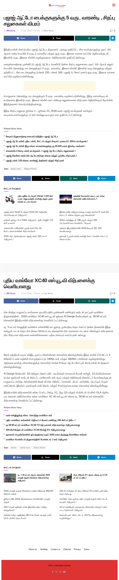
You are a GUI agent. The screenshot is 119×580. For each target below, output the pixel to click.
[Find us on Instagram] (60, 572)
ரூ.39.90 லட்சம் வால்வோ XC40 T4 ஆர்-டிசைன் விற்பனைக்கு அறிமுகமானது (43, 425)
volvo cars (25, 448)
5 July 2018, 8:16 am (30, 31)
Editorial (67, 549)
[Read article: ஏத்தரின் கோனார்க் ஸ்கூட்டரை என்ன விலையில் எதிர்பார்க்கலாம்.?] (66, 199)
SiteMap (44, 549)
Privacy (77, 549)
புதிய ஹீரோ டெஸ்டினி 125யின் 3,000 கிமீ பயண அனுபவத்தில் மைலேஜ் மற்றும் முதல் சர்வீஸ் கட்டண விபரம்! (35, 199)
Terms (86, 549)
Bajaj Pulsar (30, 169)
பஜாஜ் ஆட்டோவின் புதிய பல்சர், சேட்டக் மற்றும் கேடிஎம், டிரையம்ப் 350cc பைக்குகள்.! (47, 141)
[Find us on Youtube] (64, 572)
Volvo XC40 (39, 448)
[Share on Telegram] (112, 38)
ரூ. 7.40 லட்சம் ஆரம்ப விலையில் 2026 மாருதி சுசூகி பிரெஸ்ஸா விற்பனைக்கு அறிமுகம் (34, 478)
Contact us (55, 549)
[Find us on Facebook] (52, 572)
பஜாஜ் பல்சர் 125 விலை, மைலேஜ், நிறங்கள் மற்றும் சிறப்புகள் (35, 160)
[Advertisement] (59, 86)
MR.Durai (11, 31)
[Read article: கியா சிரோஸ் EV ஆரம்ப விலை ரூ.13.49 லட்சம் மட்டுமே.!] (66, 478)
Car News (48, 293)
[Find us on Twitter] (56, 572)
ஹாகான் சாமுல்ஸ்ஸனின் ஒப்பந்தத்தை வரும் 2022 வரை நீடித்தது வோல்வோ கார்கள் (46, 434)
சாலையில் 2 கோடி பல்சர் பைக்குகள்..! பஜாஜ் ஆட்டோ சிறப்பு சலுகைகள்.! (40, 151)
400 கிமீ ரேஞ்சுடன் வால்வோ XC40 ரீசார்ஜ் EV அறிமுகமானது (35, 429)
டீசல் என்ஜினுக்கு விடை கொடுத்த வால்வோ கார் (29, 415)
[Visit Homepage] (57, 5)
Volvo (13, 448)
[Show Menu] (113, 5)
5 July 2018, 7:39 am (30, 293)
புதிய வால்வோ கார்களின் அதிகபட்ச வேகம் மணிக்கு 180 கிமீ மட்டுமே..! (40, 420)
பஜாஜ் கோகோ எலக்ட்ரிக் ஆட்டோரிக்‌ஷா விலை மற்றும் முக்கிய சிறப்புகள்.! (41, 155)
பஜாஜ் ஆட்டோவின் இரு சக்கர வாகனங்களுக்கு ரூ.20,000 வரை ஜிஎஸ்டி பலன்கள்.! (45, 146)
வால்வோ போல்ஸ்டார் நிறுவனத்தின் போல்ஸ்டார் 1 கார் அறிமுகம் (36, 439)
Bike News (49, 31)
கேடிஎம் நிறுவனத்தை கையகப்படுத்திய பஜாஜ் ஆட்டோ (32, 136)
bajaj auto (16, 169)
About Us (33, 549)
